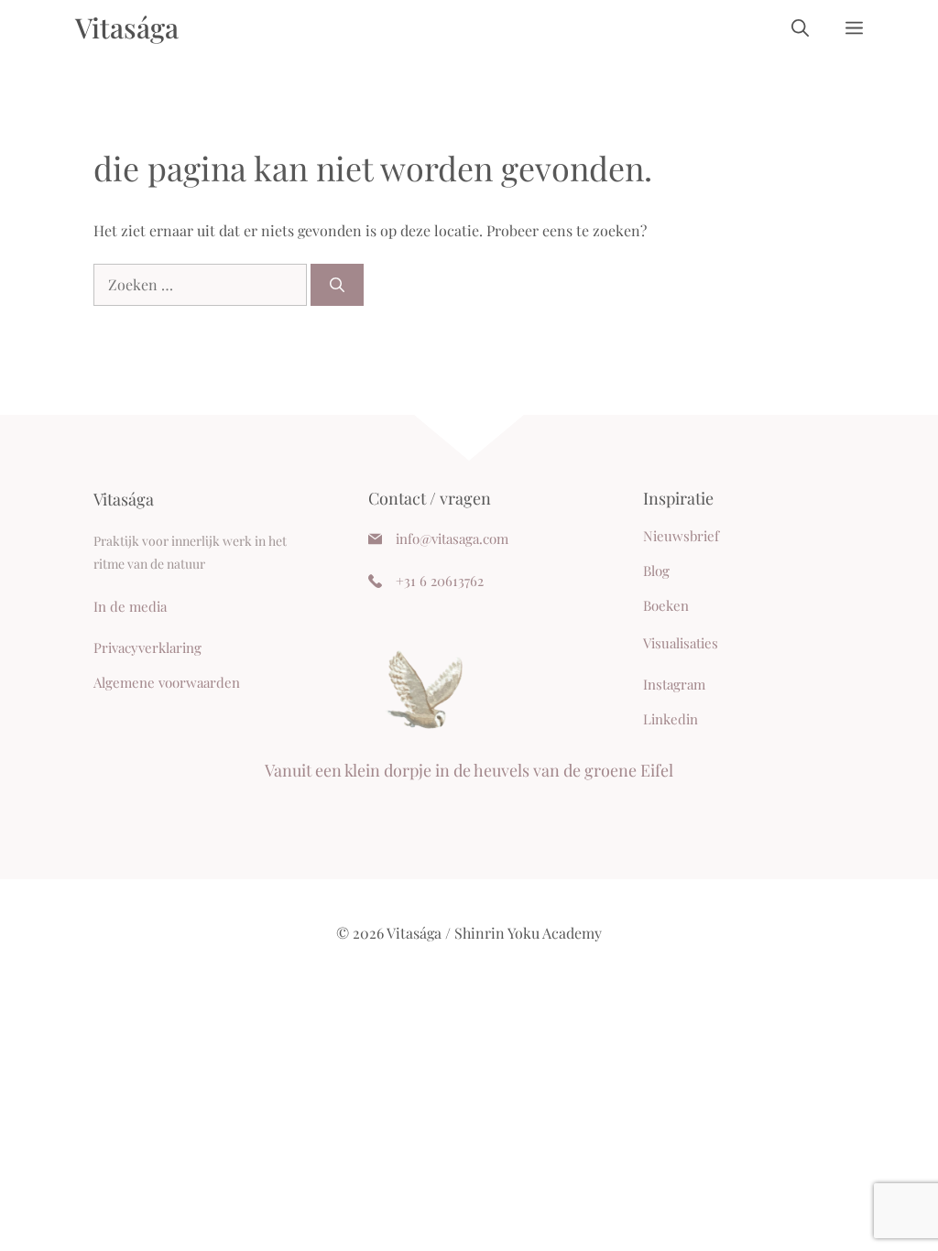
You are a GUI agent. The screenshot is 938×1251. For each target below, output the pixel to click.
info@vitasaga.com (452, 538)
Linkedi (666, 719)
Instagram (674, 684)
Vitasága (127, 27)
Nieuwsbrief (681, 536)
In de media (130, 606)
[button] (800, 27)
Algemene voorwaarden (166, 682)
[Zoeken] (337, 285)
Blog (656, 570)
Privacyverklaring (147, 647)
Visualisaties (680, 643)
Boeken (666, 605)
